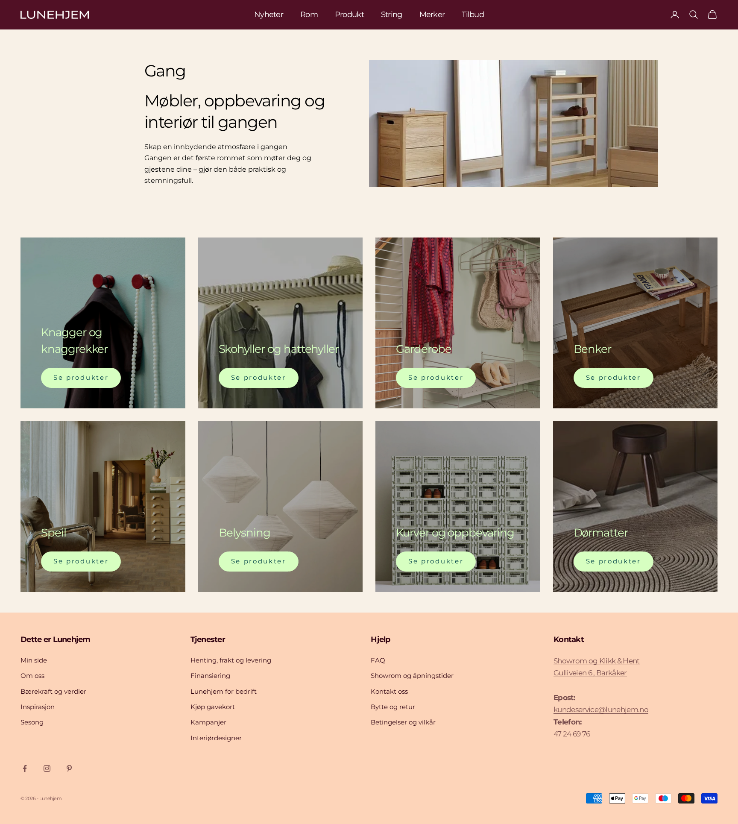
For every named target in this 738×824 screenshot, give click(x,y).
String (391, 14)
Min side (33, 660)
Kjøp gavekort (212, 707)
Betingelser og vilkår (403, 722)
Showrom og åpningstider (412, 676)
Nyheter (268, 14)
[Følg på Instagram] (47, 768)
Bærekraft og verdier (53, 691)
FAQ (378, 660)
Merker (432, 14)
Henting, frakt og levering (230, 660)
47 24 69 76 (572, 734)
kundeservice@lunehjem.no (601, 709)
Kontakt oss (389, 691)
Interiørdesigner (216, 738)
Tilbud (473, 14)
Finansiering (210, 676)
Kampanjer (208, 722)
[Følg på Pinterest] (69, 768)
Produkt (349, 14)
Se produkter (80, 377)
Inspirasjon (37, 707)
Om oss (32, 676)
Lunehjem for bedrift (223, 691)
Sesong (32, 722)
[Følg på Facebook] (24, 768)
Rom (309, 14)
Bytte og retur (393, 707)
